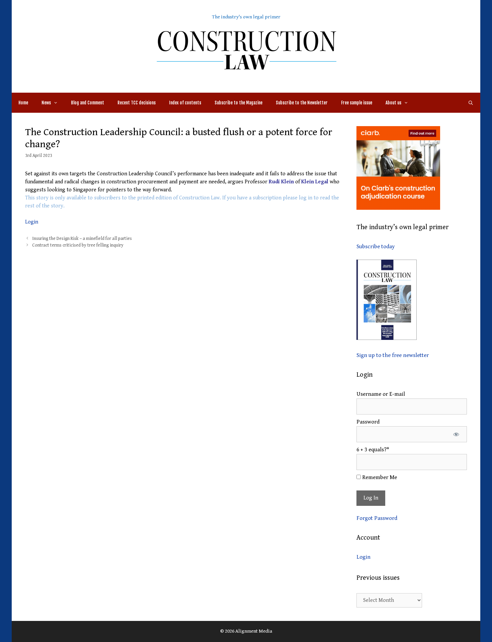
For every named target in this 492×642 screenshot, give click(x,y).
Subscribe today (375, 246)
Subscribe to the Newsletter (302, 102)
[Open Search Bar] (470, 103)
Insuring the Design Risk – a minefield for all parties (82, 238)
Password (368, 422)
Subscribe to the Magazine (238, 102)
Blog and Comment (87, 102)
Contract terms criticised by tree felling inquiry (78, 245)
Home (23, 102)
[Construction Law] (246, 50)
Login (31, 222)
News (46, 102)
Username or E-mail (380, 394)
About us (393, 102)
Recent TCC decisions (136, 102)
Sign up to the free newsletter (392, 355)
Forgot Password (376, 518)
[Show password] (456, 434)
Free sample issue (356, 102)
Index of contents (185, 102)
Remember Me (379, 477)
